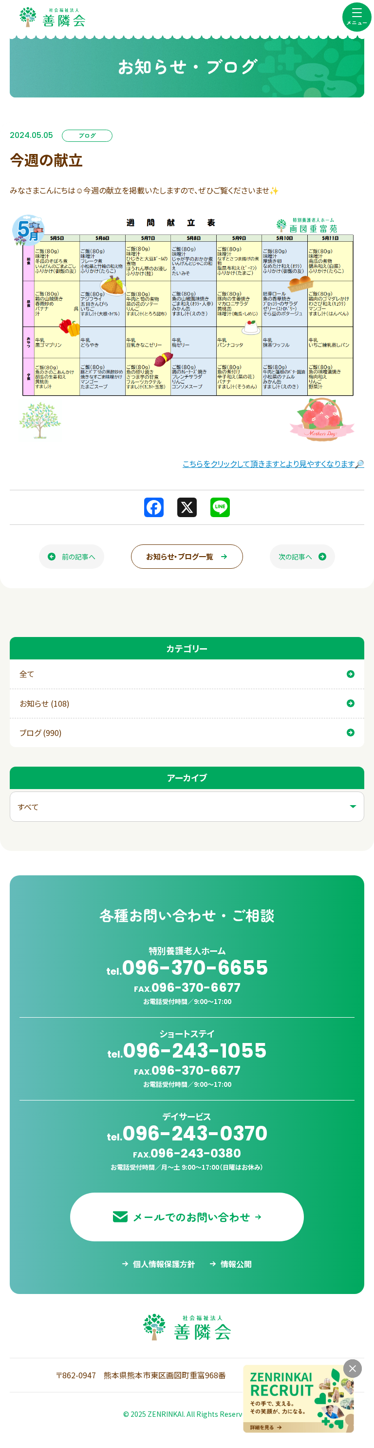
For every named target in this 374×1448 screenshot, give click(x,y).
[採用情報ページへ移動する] (299, 1398)
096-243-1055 (187, 1050)
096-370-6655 (187, 968)
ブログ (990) (40, 732)
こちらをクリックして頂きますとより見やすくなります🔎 (273, 463)
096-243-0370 (187, 1133)
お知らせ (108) (44, 703)
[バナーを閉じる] (352, 1368)
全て (27, 673)
